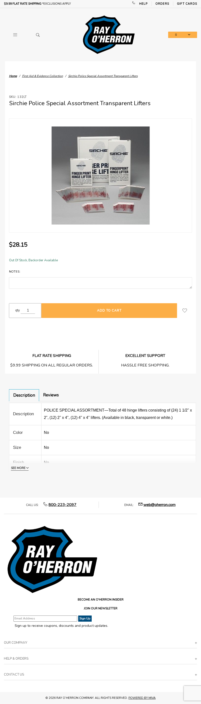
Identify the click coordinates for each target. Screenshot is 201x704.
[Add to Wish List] (184, 310)
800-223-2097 (62, 504)
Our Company (15, 643)
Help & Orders (16, 658)
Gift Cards (187, 4)
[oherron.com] (108, 34)
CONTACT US (14, 674)
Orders (162, 4)
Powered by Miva (142, 698)
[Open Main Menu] (15, 34)
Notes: (15, 272)
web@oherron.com (159, 504)
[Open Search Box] (38, 34)
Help (143, 4)
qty (17, 310)
